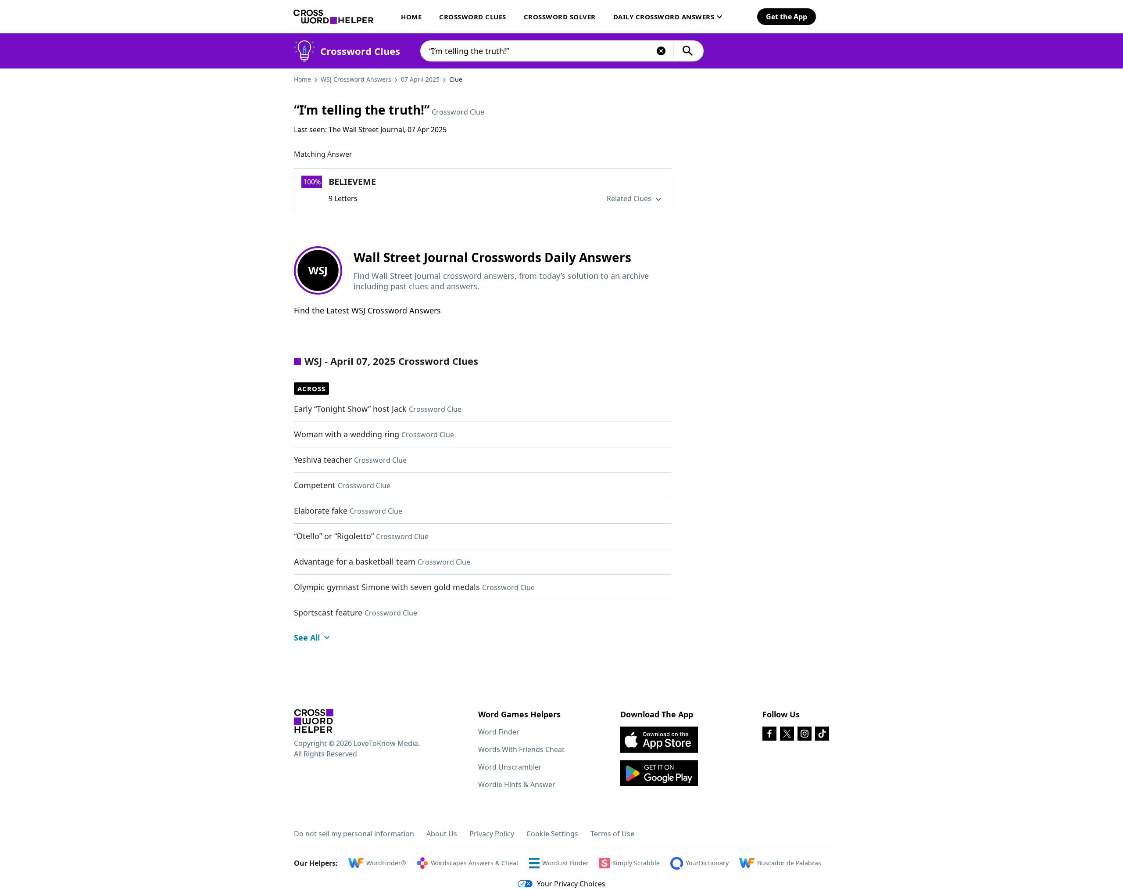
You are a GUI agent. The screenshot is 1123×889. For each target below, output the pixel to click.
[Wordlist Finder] (313, 721)
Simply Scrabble (636, 863)
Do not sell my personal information (354, 834)
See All (307, 637)
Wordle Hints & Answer (516, 784)
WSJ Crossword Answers (356, 79)
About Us (441, 834)
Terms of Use (612, 834)
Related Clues (630, 198)
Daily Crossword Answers (664, 16)
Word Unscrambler (510, 767)
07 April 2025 (420, 79)
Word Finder (498, 732)
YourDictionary (707, 863)
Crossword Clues (472, 16)
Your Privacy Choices (571, 884)
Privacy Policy (491, 834)
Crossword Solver (560, 16)
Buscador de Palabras (789, 863)
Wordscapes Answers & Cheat (475, 863)
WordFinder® (386, 863)
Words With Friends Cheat (521, 749)
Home (411, 16)
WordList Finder (565, 863)
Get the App (786, 17)
